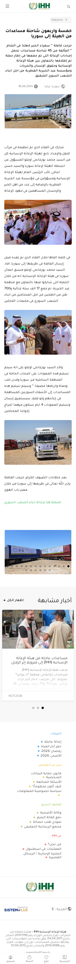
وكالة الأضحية (50, 812)
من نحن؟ (54, 844)
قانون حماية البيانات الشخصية (46, 775)
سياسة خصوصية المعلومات (39, 791)
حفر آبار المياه (51, 746)
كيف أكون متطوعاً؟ (47, 786)
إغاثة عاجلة (52, 741)
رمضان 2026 (51, 751)
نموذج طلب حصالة (47, 822)
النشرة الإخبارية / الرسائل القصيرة (42, 855)
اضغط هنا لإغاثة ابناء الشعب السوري (32, 501)
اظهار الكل (15, 600)
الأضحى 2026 (51, 755)
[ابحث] (68, 6)
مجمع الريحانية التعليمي (42, 826)
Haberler (57, 19)
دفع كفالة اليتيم (49, 817)
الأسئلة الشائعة (48, 782)
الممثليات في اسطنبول (43, 849)
